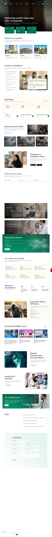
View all (45, 101)
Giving (43, 1)
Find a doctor (16, 4)
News (45, 1)
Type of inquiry (14, 440)
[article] (11, 52)
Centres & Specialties (10, 4)
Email (27, 448)
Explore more (8, 214)
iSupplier (6, 405)
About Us (38, 1)
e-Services (39, 4)
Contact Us (50, 1)
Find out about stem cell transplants (34, 317)
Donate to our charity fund (33, 314)
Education (6, 1)
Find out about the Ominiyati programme (35, 313)
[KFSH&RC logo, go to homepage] (3, 4)
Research (9, 1)
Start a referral (43, 3)
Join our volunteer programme (34, 311)
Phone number (14, 448)
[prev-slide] (5, 292)
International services (33, 4)
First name (13, 444)
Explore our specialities (16, 57)
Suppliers (40, 1)
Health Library (21, 4)
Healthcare (2, 1)
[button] (11, 72)
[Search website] (50, 4)
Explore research (33, 365)
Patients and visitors (26, 4)
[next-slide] (7, 292)
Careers (47, 1)
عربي (47, 3)
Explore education (8, 385)
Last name (27, 444)
